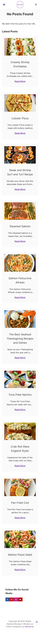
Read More (20, 81)
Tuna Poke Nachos (20, 394)
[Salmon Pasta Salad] (20, 539)
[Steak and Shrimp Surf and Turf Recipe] (20, 155)
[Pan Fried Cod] (20, 487)
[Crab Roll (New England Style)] (20, 431)
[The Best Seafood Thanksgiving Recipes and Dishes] (20, 319)
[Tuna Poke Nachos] (20, 379)
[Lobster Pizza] (20, 103)
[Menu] (4, 4)
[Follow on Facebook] (7, 599)
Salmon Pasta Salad (20, 554)
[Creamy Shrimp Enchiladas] (20, 46)
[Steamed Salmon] (20, 211)
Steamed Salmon (20, 226)
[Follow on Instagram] (16, 599)
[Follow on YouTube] (20, 599)
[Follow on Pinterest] (12, 599)
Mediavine (29, 627)
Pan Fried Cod (20, 502)
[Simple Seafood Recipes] (20, 4)
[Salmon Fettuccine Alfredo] (20, 263)
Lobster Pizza (20, 118)
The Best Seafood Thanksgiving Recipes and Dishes (20, 338)
